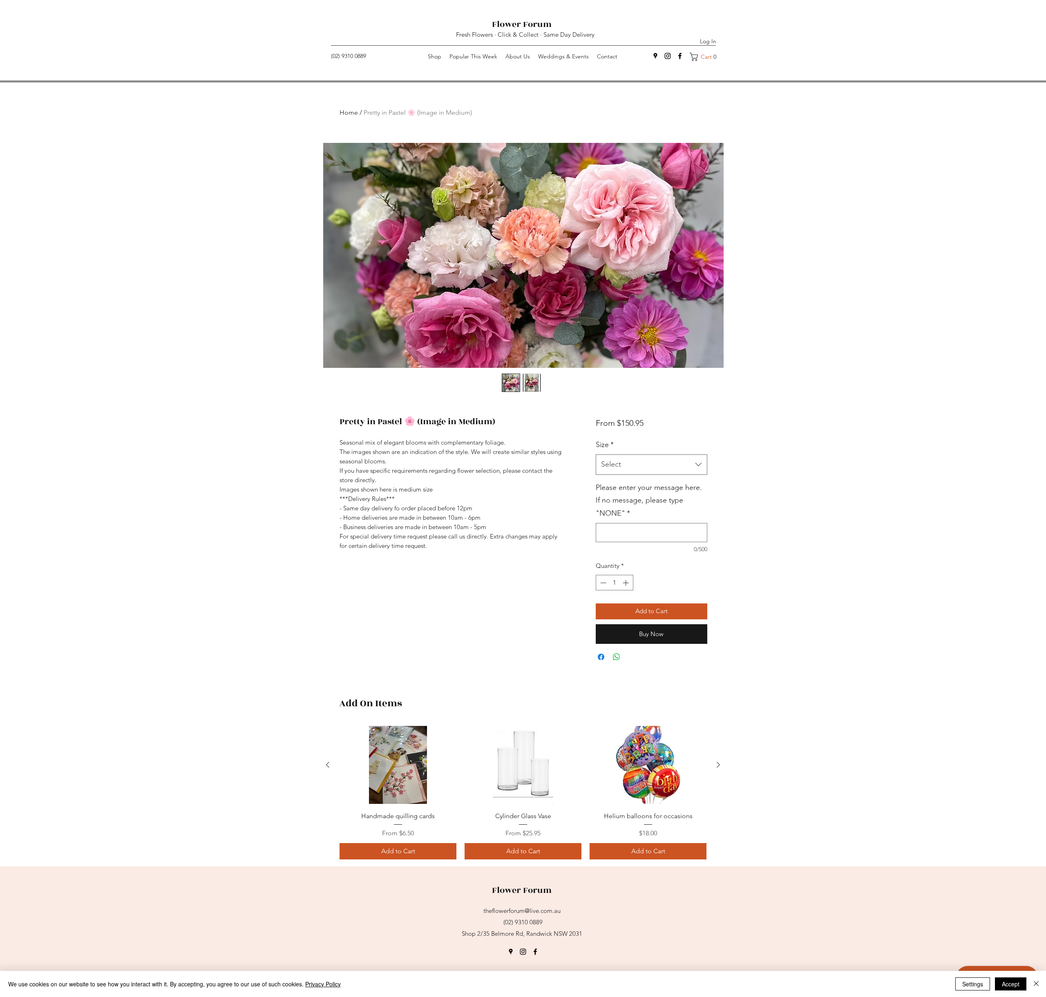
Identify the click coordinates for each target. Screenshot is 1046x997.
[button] (706, 57)
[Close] (1036, 983)
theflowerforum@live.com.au (522, 911)
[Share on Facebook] (601, 657)
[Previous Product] (328, 765)
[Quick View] (398, 765)
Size (605, 444)
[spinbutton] (614, 582)
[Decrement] (602, 582)
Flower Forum (523, 24)
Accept (1010, 984)
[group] (523, 792)
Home (349, 112)
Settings (972, 984)
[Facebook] (680, 56)
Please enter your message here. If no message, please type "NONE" (649, 500)
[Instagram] (668, 56)
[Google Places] (511, 952)
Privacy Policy (323, 984)
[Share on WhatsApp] (616, 657)
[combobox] (651, 464)
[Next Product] (718, 765)
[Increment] (626, 582)
